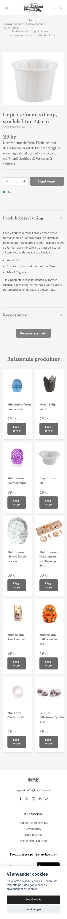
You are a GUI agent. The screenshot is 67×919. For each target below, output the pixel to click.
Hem (30, 20)
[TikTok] (46, 798)
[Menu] (6, 8)
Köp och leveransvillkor (34, 822)
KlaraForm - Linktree (33, 840)
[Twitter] (26, 798)
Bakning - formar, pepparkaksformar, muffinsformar (23, 25)
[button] (57, 80)
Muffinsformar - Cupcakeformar (30, 31)
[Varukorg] (61, 8)
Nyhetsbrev (33, 828)
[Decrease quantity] (7, 181)
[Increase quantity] (24, 181)
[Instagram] (33, 798)
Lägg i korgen (16, 428)
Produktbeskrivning (23, 218)
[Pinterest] (40, 798)
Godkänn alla (33, 899)
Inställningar (33, 909)
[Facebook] (20, 798)
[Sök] (55, 8)
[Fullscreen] (33, 78)
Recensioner (15, 315)
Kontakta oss (33, 834)
